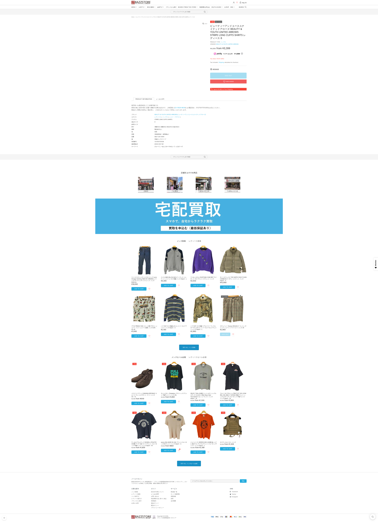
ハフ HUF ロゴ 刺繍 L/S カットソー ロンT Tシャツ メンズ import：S (174, 326)
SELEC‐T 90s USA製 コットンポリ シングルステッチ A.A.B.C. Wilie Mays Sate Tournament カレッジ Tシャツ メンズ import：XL (203, 396)
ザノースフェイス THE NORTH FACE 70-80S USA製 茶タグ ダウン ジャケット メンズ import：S (233, 278)
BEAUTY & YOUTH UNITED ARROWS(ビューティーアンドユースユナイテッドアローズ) (180, 114)
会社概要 (173, 501)
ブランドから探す (136, 501)
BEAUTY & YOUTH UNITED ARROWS (227, 44)
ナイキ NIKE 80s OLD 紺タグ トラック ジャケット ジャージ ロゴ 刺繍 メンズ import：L (174, 278)
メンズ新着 (181, 241)
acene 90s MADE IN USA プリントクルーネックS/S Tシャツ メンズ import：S (174, 443)
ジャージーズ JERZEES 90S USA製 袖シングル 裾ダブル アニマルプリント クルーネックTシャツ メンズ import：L (203, 443)
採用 (172, 498)
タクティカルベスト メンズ (228, 442)
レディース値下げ (136, 498)
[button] (373, 517)
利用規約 (153, 501)
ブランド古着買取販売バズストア (141, 2)
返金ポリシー (155, 503)
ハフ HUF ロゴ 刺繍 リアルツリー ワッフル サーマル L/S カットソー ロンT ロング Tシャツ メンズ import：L (203, 327)
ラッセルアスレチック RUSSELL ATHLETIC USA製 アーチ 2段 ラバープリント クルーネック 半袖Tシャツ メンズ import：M (144, 443)
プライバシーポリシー (157, 507)
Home (132, 17)
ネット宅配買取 (175, 494)
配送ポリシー (155, 505)
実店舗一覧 (174, 492)
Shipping (221, 62)
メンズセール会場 (179, 357)
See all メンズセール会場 (189, 463)
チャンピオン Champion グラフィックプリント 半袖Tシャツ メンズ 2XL (174, 394)
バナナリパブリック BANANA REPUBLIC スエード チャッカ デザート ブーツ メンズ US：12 (144, 395)
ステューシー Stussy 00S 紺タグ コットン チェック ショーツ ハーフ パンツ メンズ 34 (233, 326)
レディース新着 (195, 241)
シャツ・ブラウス (174, 117)
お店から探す (135, 503)
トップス (223, 42)
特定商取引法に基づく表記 (158, 498)
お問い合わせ (155, 496)
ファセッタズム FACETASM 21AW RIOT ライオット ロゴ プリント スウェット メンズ (203, 278)
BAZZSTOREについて (157, 492)
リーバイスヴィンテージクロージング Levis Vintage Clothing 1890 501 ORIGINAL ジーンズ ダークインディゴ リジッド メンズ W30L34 (144, 279)
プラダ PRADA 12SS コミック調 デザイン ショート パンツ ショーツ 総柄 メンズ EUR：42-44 (144, 327)
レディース (158, 117)
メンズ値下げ (135, 496)
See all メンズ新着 (189, 347)
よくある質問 (155, 494)
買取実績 (173, 496)
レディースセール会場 (197, 357)
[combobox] (189, 11)
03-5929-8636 (180, 108)
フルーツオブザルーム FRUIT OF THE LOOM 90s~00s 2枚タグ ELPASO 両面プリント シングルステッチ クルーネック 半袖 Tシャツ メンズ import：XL (233, 396)
